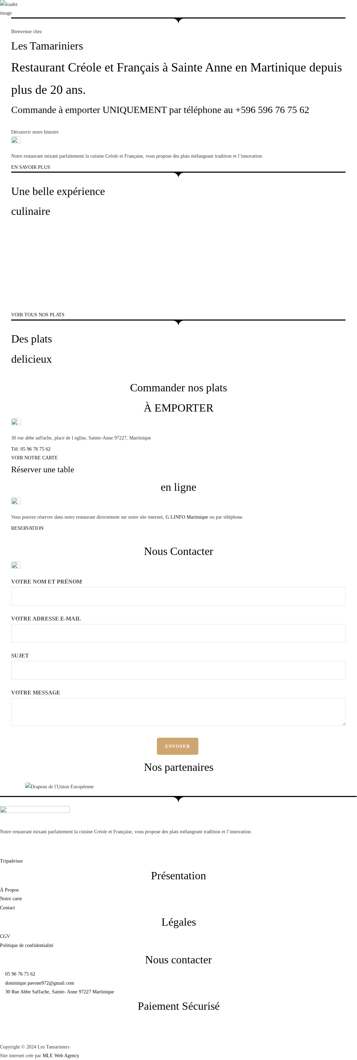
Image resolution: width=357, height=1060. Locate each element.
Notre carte (330, 75)
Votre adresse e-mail (46, 619)
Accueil (309, 75)
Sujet (20, 656)
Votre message (35, 693)
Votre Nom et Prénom (46, 582)
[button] (11, 87)
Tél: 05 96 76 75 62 (31, 449)
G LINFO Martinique (186, 517)
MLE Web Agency (61, 1055)
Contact (349, 75)
